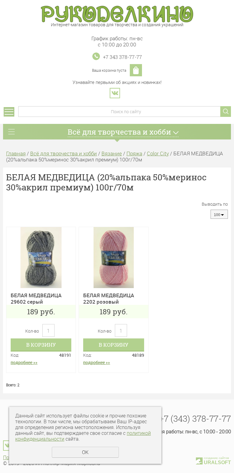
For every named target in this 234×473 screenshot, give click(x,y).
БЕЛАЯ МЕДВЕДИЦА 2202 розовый (108, 298)
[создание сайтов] (199, 460)
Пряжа (134, 153)
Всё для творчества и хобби (63, 153)
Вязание (111, 153)
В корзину (41, 344)
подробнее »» (24, 362)
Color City (158, 153)
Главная (16, 153)
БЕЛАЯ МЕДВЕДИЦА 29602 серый (36, 298)
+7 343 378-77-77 (122, 57)
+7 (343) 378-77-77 (195, 418)
